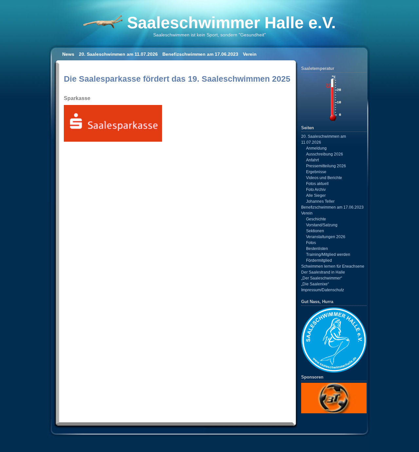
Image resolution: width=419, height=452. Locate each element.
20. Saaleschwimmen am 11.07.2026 (118, 54)
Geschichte (316, 219)
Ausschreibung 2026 (324, 154)
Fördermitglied (319, 260)
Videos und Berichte (324, 177)
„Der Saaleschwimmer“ (321, 278)
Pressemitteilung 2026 (326, 166)
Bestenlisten (317, 248)
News (68, 54)
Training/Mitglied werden (328, 254)
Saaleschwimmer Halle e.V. (231, 22)
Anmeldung (316, 148)
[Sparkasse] (113, 140)
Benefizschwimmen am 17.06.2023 (200, 54)
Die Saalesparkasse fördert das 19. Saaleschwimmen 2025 (177, 78)
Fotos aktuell (317, 183)
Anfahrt (312, 160)
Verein (250, 54)
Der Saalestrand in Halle (323, 272)
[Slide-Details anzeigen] (334, 398)
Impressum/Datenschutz (322, 290)
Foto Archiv (316, 189)
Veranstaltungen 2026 (325, 237)
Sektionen (315, 231)
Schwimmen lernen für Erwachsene (332, 266)
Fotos (311, 242)
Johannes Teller (320, 201)
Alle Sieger (316, 195)
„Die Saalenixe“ (315, 284)
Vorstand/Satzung (321, 225)
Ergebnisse (316, 172)
